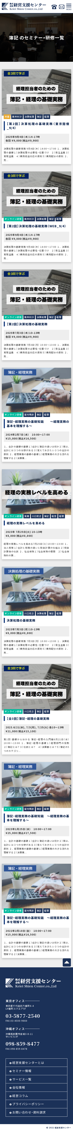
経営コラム (20, 1095)
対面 (7, 116)
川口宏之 (37, 516)
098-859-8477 (23, 1043)
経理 (46, 116)
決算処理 (29, 116)
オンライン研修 (13, 218)
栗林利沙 (17, 116)
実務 (26, 516)
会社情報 (18, 1087)
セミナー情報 (21, 1071)
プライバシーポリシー (28, 1104)
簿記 (39, 116)
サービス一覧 (21, 1079)
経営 (54, 516)
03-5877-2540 (23, 1015)
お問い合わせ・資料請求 (29, 1112)
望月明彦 (29, 414)
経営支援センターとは (28, 1062)
